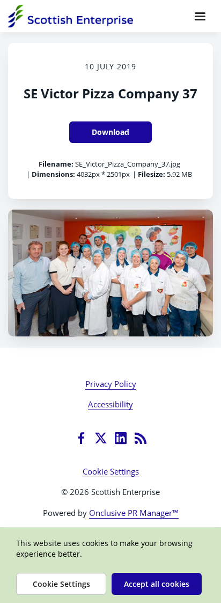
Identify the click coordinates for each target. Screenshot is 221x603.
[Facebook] (81, 438)
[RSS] (140, 438)
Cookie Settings (111, 471)
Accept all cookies (156, 584)
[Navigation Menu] (200, 16)
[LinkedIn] (121, 438)
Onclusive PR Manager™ (134, 512)
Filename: (56, 164)
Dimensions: (53, 174)
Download (110, 132)
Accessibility (110, 404)
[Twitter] (101, 438)
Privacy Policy (110, 383)
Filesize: (151, 174)
